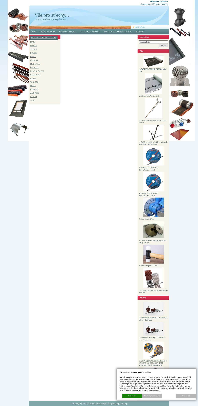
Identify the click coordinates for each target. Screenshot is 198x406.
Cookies (91, 404)
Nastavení (186, 396)
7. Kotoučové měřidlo (146, 219)
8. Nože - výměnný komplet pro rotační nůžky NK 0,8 (152, 241)
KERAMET (34, 89)
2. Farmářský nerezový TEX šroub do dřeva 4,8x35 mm (152, 339)
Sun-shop (123, 404)
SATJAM (33, 49)
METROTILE (35, 64)
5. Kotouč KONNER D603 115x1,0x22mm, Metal (148, 169)
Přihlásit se (157, 4)
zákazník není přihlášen (159, 1)
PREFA (33, 86)
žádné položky (140, 27)
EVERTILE (34, 60)
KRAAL (33, 78)
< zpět (32, 100)
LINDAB (33, 46)
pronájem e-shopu (114, 404)
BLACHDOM (35, 75)
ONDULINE (34, 68)
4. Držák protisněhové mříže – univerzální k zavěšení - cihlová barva (153, 143)
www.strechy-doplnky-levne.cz (52, 19)
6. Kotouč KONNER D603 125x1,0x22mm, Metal (148, 194)
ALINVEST (34, 93)
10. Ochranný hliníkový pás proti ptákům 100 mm (153, 291)
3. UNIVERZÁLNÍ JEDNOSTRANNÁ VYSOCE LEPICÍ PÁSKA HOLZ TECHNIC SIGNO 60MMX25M (153, 363)
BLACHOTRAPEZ (37, 71)
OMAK (33, 57)
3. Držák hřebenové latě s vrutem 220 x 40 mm (152, 121)
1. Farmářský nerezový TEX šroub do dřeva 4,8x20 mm (153, 319)
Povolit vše (132, 396)
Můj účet (165, 4)
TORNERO (34, 82)
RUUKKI (33, 53)
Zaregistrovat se (146, 4)
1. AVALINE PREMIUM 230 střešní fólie (152, 70)
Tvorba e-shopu (100, 404)
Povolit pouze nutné (152, 396)
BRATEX (33, 97)
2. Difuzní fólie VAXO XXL (149, 96)
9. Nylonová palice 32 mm (148, 266)
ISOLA (33, 42)
